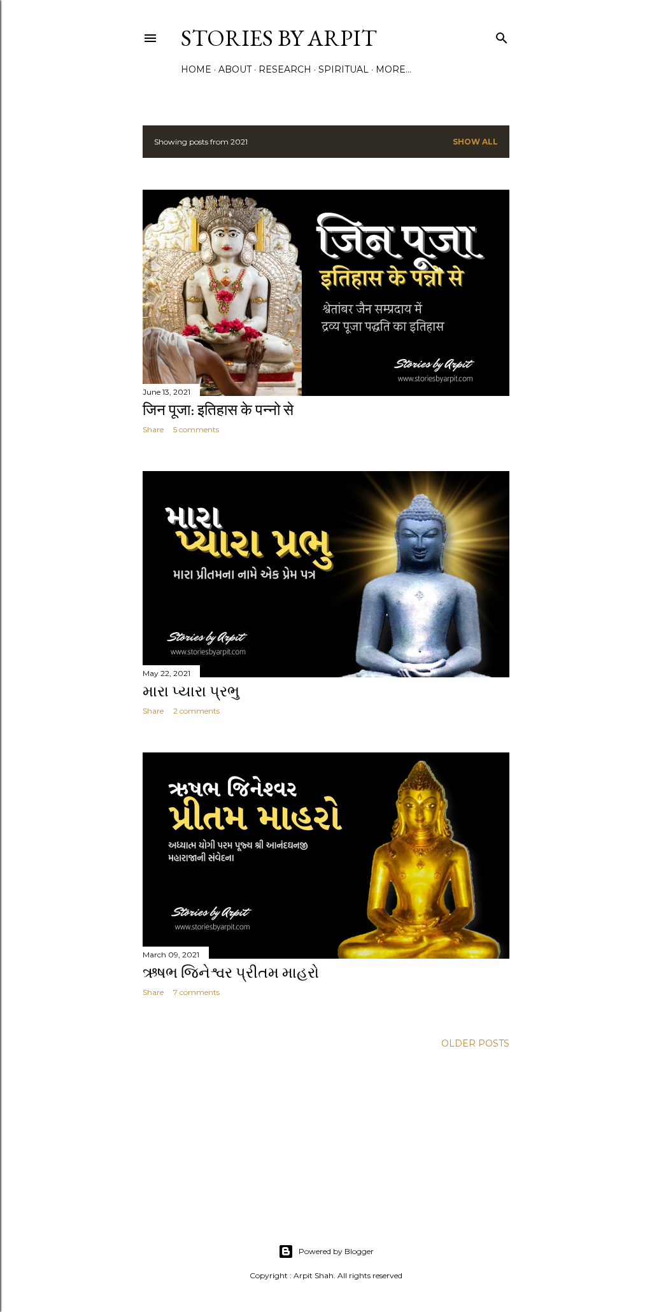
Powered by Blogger (336, 1251)
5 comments (196, 429)
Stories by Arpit (279, 38)
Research (285, 69)
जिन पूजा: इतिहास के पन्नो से (218, 410)
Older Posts (475, 1043)
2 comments (196, 711)
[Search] (501, 35)
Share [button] (153, 429)
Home (196, 69)
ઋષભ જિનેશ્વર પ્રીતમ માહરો (231, 972)
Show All (475, 141)
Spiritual (343, 69)
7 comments (196, 992)
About (235, 69)
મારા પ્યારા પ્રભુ (191, 691)
